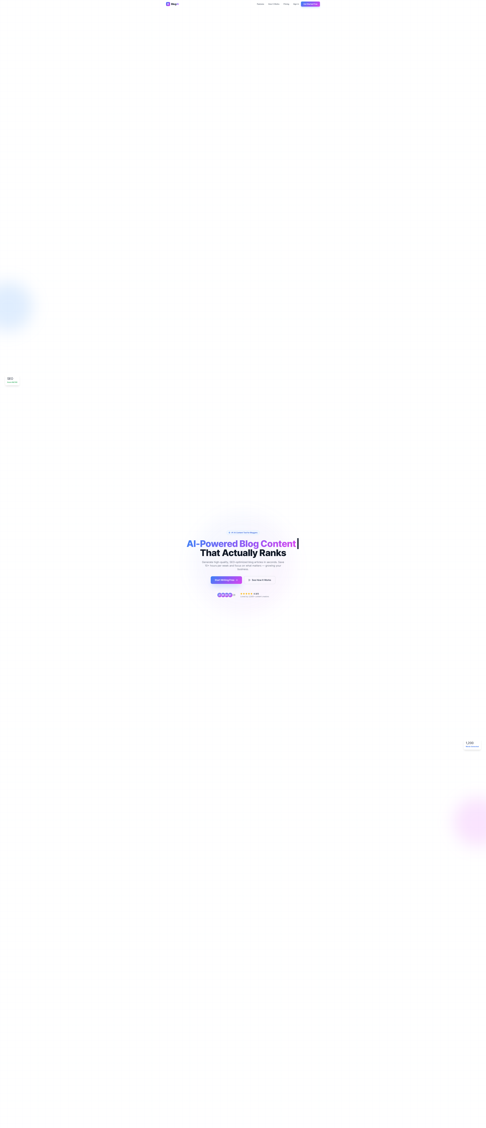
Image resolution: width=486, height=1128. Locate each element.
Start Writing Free (224, 580)
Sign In (296, 4)
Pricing (286, 4)
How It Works (273, 4)
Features (260, 4)
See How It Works (261, 580)
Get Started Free (310, 4)
